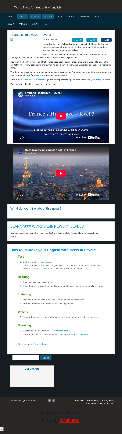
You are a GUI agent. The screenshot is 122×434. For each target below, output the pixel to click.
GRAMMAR (84, 16)
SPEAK (35, 24)
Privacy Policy (108, 400)
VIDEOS (23, 24)
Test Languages (43, 262)
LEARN (11, 24)
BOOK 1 (70, 16)
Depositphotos (40, 344)
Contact (111, 403)
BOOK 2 (97, 16)
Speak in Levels (80, 334)
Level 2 (35, 16)
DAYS (59, 16)
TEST (45, 24)
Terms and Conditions (95, 403)
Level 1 (22, 16)
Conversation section (61, 331)
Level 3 (48, 16)
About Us (79, 400)
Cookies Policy (93, 400)
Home (11, 16)
